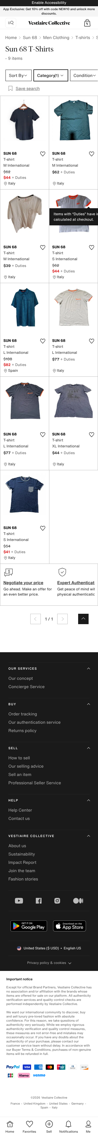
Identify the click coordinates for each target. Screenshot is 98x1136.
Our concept (20, 678)
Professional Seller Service (34, 783)
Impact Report (22, 862)
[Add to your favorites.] (43, 154)
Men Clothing (56, 37)
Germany (77, 1104)
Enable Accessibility (49, 2)
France (15, 1104)
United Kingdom (34, 1104)
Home (11, 37)
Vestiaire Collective (31, 836)
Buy (12, 704)
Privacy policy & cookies (46, 962)
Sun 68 (30, 37)
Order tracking (22, 714)
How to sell (19, 758)
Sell (13, 748)
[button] (87, 23)
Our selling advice (26, 766)
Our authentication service (34, 722)
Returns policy (22, 730)
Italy (54, 1107)
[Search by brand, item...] (10, 23)
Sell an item (19, 774)
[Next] (62, 619)
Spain (44, 1107)
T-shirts (82, 37)
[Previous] (35, 619)
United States (58, 1104)
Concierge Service (26, 686)
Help (13, 800)
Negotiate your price (23, 582)
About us (17, 846)
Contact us (19, 818)
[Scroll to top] (83, 619)
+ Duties (19, 177)
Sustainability (21, 854)
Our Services (22, 669)
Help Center (20, 810)
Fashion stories (23, 879)
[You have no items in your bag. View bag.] (87, 23)
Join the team (21, 870)
